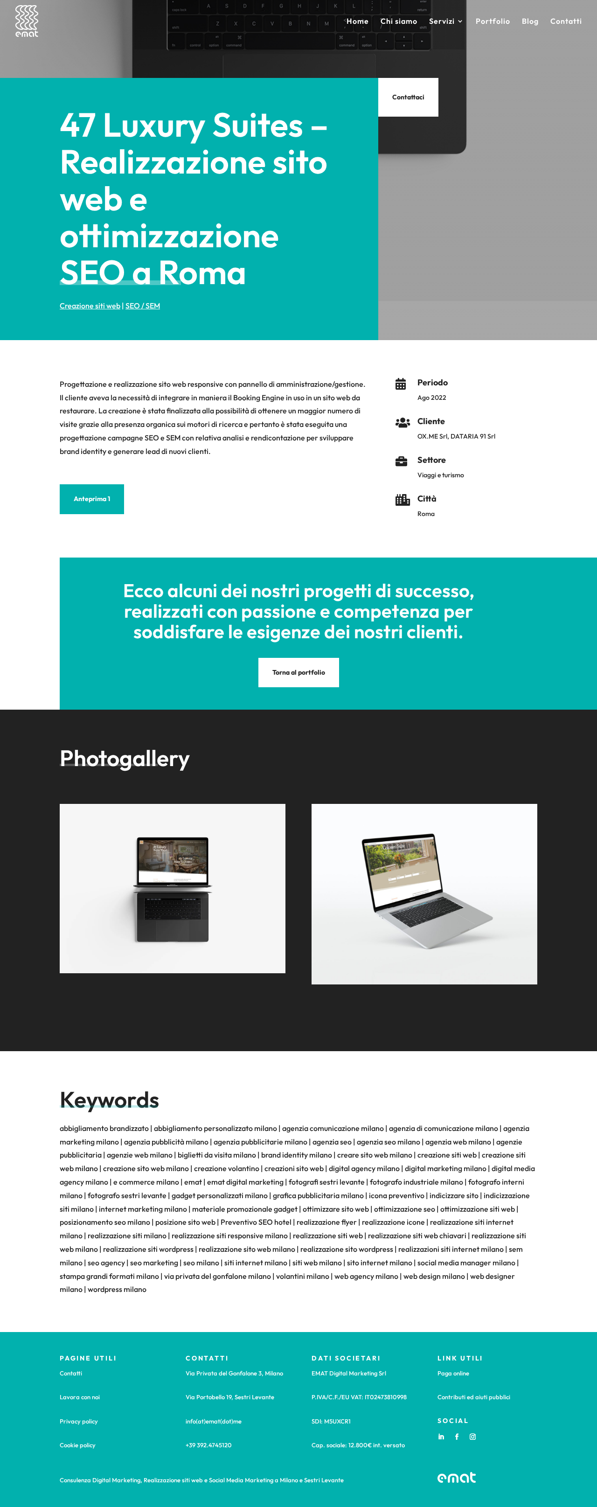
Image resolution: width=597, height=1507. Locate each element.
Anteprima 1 (92, 499)
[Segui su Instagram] (472, 1437)
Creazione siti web (90, 305)
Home (358, 22)
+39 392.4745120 (209, 1445)
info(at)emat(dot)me (214, 1421)
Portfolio (493, 22)
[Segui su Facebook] (457, 1437)
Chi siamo (399, 22)
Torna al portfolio (298, 672)
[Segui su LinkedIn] (441, 1437)
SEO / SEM (142, 305)
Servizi (442, 22)
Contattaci (408, 97)
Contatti (566, 22)
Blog (530, 22)
